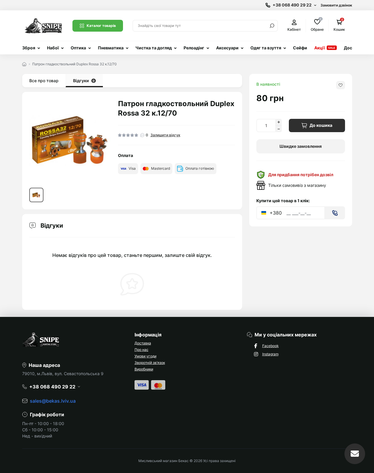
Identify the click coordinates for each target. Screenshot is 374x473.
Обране (317, 25)
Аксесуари (227, 47)
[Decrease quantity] (278, 129)
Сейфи (300, 47)
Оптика (78, 47)
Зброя (28, 47)
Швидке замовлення (300, 146)
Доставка (143, 343)
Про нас (141, 349)
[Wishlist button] (340, 85)
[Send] (335, 212)
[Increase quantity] (278, 122)
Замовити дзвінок (336, 5)
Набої (53, 47)
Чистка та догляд (153, 47)
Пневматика (111, 47)
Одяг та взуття (265, 47)
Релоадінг (194, 47)
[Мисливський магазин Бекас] (44, 25)
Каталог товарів (101, 25)
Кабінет (294, 29)
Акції (319, 47)
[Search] (272, 25)
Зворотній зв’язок (150, 362)
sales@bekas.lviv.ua (53, 401)
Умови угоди (145, 356)
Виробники (144, 369)
